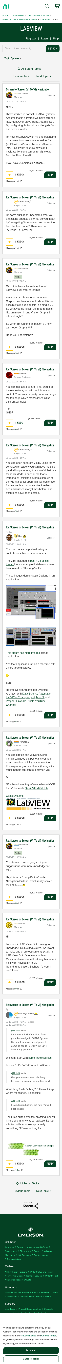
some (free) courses (40, 1057)
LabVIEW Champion (18, 697)
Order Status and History (41, 1271)
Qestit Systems (14, 795)
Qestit (28, 788)
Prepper (10, 701)
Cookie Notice (48, 1335)
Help (56, 38)
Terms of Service (34, 1275)
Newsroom (12, 1296)
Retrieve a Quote (15, 1275)
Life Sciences (24, 1255)
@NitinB (15, 1030)
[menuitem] (46, 6)
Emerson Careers (49, 1292)
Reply (50, 174)
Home (5, 15)
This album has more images (23, 652)
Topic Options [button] (11, 58)
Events (48, 1296)
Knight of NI (37, 697)
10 (16, 1170)
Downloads (10, 1308)
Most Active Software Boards (19, 19)
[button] (9, 175)
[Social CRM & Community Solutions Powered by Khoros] (30, 1205)
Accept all (31, 1350)
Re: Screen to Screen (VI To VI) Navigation (30, 197)
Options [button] (50, 95)
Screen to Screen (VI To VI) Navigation (28, 89)
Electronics (25, 1251)
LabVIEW (45, 19)
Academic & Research (15, 1247)
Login (44, 38)
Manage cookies (31, 1359)
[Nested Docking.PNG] (31, 602)
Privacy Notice (28, 1335)
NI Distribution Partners (16, 1271)
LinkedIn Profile (25, 701)
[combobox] (23, 48)
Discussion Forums (38, 15)
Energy (37, 1251)
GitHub (43, 788)
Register (31, 38)
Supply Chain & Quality (31, 1296)
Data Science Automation (37, 693)
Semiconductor (41, 1255)
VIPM (35, 788)
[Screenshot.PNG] (31, 637)
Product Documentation (30, 1308)
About (35, 1292)
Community (18, 15)
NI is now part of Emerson (17, 1292)
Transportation (14, 1259)
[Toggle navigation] (16, 7)
